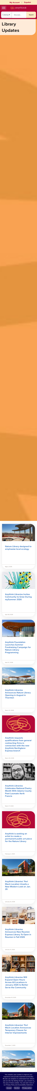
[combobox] (19, 15)
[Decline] (34, 1082)
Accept (9, 1088)
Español (27, 2)
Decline (16, 1088)
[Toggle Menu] (3, 8)
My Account (15, 2)
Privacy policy (26, 1088)
